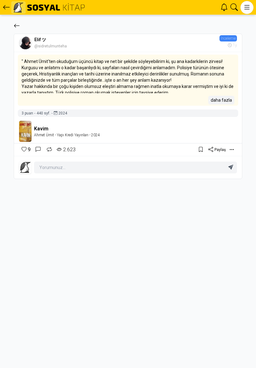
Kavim (41, 129)
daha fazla (221, 100)
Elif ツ (40, 39)
